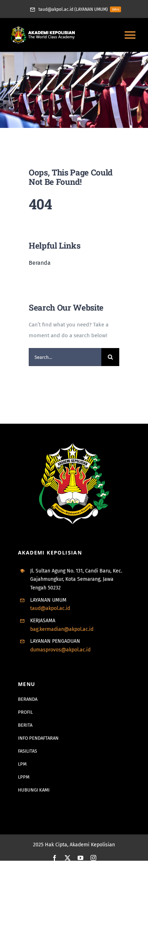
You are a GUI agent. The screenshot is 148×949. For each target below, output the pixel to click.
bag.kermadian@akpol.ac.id (61, 629)
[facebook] (54, 858)
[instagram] (93, 858)
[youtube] (80, 858)
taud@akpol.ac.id (50, 608)
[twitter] (67, 858)
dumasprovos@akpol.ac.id (60, 650)
